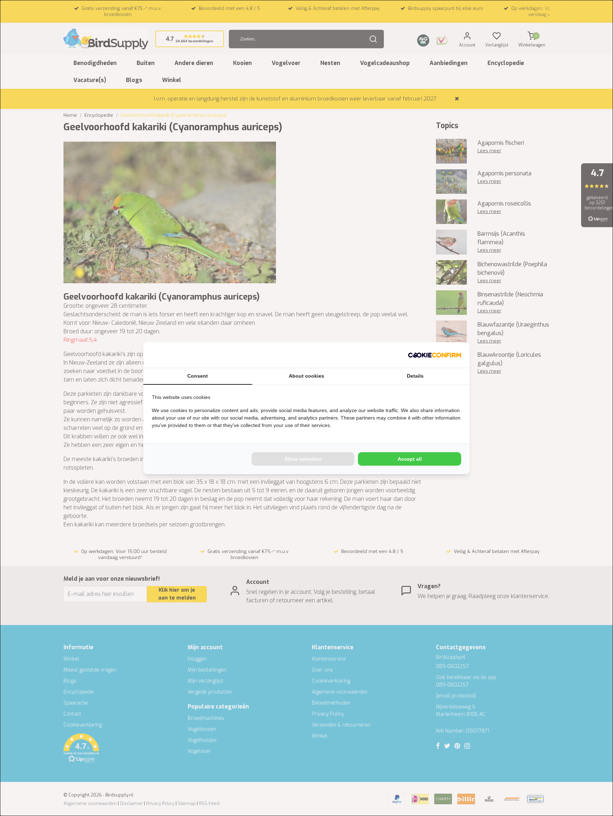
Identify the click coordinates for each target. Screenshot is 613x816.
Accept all (410, 459)
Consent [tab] (197, 376)
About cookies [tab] (306, 376)
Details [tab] (415, 376)
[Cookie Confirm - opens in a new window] (434, 355)
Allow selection (303, 459)
